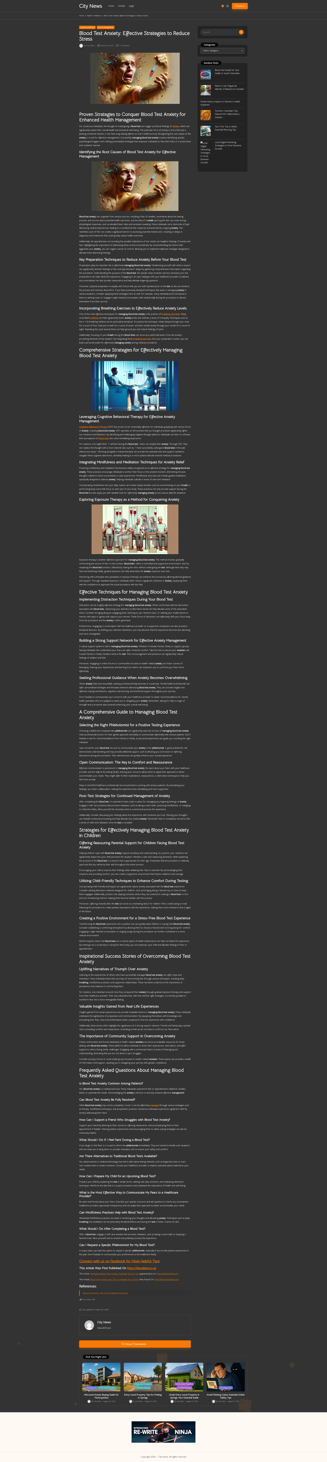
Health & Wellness (87, 27)
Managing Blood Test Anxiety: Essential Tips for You (114, 1273)
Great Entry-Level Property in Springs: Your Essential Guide (184, 1396)
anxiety (176, 126)
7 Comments (124, 45)
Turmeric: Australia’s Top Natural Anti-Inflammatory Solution (227, 114)
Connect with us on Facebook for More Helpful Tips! (119, 1261)
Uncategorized (225, 1388)
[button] (240, 6)
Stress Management (105, 27)
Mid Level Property (107, 1388)
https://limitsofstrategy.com (166, 1279)
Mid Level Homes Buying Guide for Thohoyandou (101, 1396)
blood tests (104, 438)
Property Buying (143, 1388)
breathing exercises (171, 314)
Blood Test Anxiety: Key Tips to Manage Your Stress (114, 1279)
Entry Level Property (143, 1384)
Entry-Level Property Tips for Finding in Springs (143, 1396)
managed (154, 1105)
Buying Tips (92, 1388)
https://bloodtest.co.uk (141, 1268)
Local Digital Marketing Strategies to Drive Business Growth (228, 145)
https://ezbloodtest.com (167, 1273)
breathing (93, 318)
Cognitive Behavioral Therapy (93, 427)
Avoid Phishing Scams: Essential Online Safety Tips (226, 1396)
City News (90, 6)
